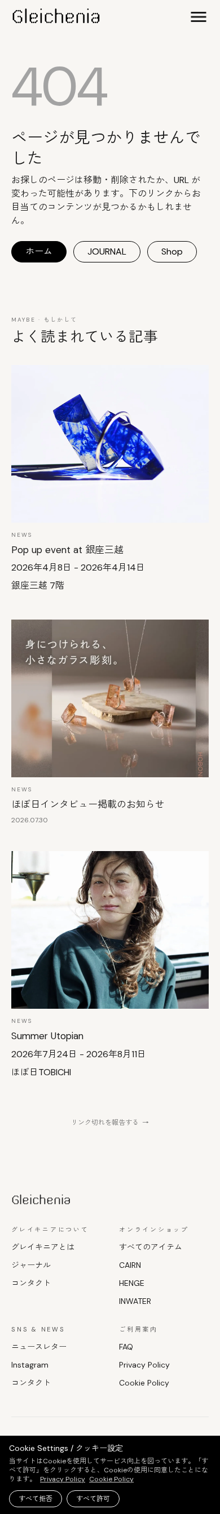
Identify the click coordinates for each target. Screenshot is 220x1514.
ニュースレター (39, 1347)
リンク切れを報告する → (110, 1122)
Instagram (30, 1365)
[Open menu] (198, 17)
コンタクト (31, 1283)
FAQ (126, 1347)
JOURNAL (106, 251)
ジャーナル (31, 1265)
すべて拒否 (35, 1498)
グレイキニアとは (42, 1247)
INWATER (135, 1301)
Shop (172, 251)
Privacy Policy (144, 1365)
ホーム (38, 251)
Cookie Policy (144, 1383)
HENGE (131, 1283)
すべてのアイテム (150, 1247)
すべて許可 (93, 1498)
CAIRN (130, 1265)
